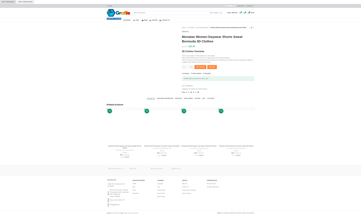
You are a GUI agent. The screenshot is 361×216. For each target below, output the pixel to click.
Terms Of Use (161, 193)
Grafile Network (138, 180)
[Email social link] (228, 5)
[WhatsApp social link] (196, 92)
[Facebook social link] (226, 5)
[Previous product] (250, 28)
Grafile (134, 183)
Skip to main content (25, 2)
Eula (158, 187)
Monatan (124, 152)
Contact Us (185, 187)
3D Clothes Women (202, 27)
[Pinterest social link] (191, 92)
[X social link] (189, 92)
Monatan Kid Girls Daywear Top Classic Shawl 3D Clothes (236, 146)
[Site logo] (118, 12)
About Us (185, 183)
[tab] (151, 98)
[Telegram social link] (198, 92)
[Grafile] (159, 170)
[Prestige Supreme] (117, 170)
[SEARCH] (221, 13)
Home (183, 27)
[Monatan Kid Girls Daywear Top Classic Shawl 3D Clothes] (236, 126)
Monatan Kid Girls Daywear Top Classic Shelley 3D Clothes (199, 146)
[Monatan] (138, 170)
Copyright (160, 183)
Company (160, 180)
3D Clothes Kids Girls (128, 150)
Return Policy (161, 196)
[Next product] (253, 28)
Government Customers (189, 190)
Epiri (133, 187)
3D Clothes (191, 27)
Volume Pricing (186, 193)
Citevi (134, 190)
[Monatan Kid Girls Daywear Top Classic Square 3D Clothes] (162, 126)
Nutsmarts (135, 193)
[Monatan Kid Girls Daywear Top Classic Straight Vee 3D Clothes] (125, 126)
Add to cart (200, 67)
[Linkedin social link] (233, 5)
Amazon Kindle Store (213, 187)
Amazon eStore (211, 183)
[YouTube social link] (230, 5)
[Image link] (112, 180)
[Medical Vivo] (180, 170)
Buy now (212, 67)
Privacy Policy (161, 190)
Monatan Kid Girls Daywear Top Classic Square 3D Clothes (161, 146)
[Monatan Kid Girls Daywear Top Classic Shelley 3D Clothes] (199, 126)
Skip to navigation (8, 2)
